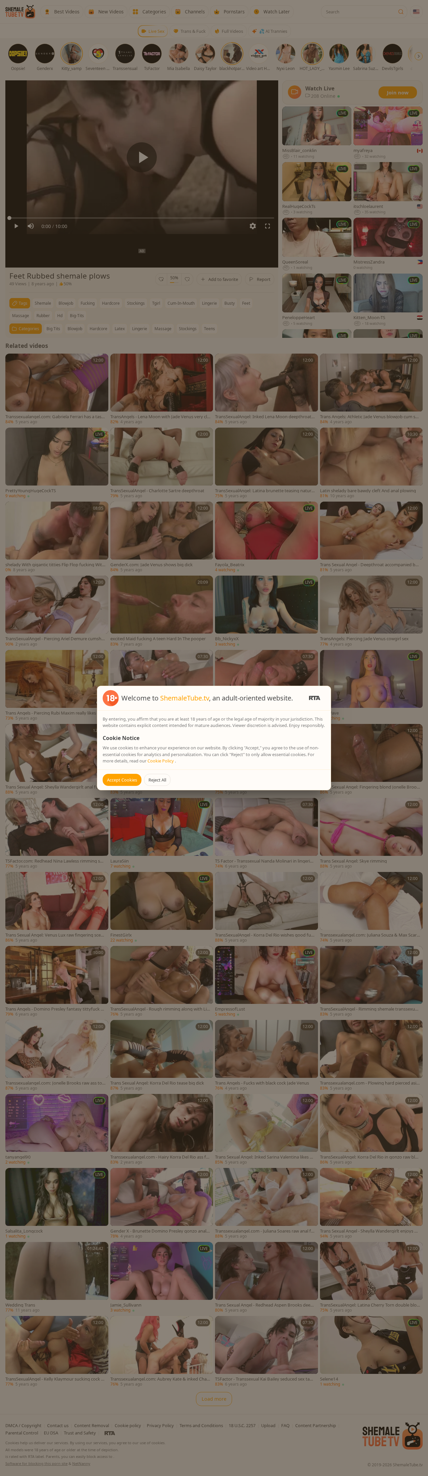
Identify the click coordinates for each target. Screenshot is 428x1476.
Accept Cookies (122, 780)
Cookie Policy (161, 761)
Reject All (157, 780)
